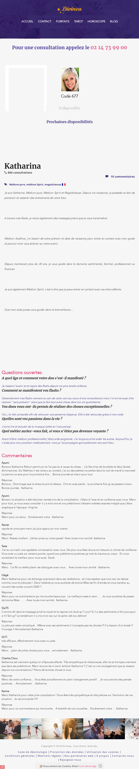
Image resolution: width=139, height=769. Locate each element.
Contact (44, 21)
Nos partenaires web (79, 755)
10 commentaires (122, 176)
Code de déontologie (32, 752)
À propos (102, 755)
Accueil (27, 21)
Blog (114, 21)
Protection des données (67, 752)
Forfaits (62, 21)
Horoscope (96, 21)
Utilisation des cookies (103, 752)
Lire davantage (88, 766)
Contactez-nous (123, 755)
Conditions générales (20, 755)
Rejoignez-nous (70, 759)
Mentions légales (50, 755)
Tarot (78, 21)
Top (2, 767)
